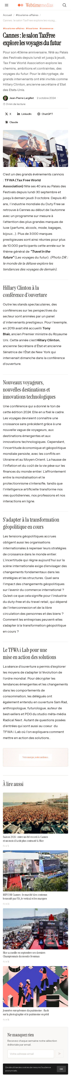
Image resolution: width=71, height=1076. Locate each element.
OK (61, 1069)
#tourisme (32, 28)
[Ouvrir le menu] (6, 5)
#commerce (47, 28)
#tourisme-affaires (27, 15)
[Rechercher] (64, 5)
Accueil (7, 15)
